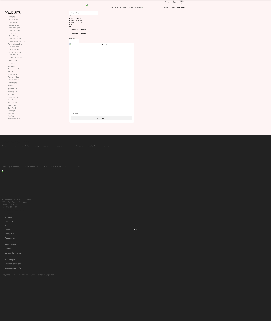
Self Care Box (12, 102)
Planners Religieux (14, 28)
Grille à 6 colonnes (78, 33)
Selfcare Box (76, 111)
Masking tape (12, 111)
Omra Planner (13, 36)
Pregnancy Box (13, 97)
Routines (11, 66)
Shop (118, 7)
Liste (71, 25)
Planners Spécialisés (15, 44)
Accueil (113, 7)
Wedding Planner (15, 63)
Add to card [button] (101, 118)
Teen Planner (13, 60)
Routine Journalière (14, 69)
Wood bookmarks (14, 119)
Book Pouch (12, 108)
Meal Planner (13, 55)
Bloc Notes (12, 83)
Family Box (12, 89)
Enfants (10, 71)
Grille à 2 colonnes (75, 18)
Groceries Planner (15, 52)
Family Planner (14, 49)
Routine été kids (13, 80)
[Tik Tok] (167, 7)
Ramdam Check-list (15, 30)
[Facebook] (164, 7)
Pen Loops (11, 113)
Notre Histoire (124, 7)
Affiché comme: (74, 16)
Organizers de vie (14, 20)
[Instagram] (166, 7)
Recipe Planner (14, 47)
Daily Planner (13, 22)
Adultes (10, 86)
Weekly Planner (14, 25)
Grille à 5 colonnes (78, 29)
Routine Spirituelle (14, 77)
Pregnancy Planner (15, 57)
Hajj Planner (13, 33)
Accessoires (12, 105)
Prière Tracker (13, 74)
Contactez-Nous (135, 7)
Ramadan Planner (15, 38)
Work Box (11, 94)
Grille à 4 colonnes (75, 23)
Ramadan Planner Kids (17, 41)
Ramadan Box (13, 100)
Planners (11, 17)
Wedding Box (12, 92)
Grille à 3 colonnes (75, 20)
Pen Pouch (11, 116)
